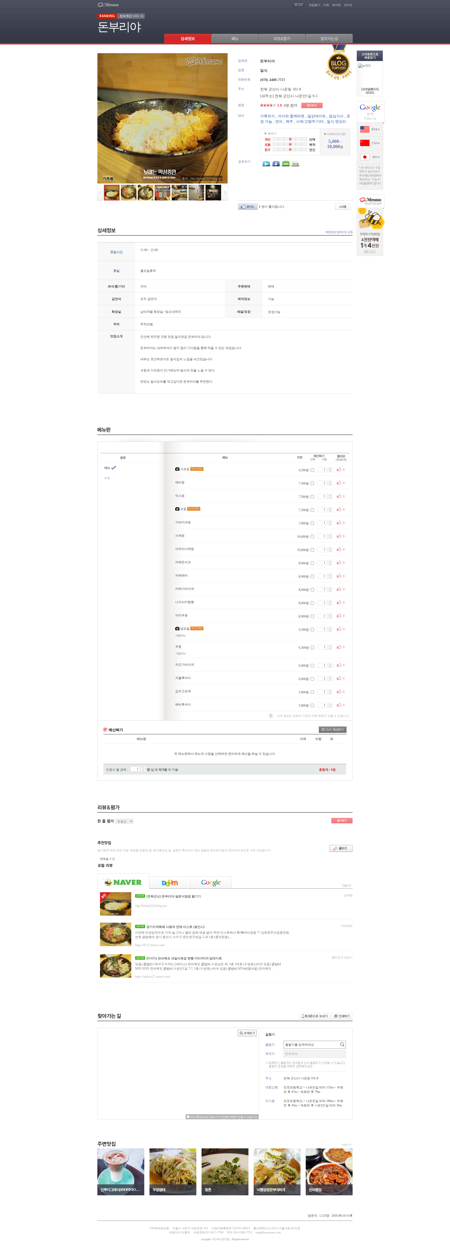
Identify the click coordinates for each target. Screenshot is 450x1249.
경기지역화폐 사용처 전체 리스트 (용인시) (175, 927)
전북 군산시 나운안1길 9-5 (296, 96)
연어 (279, 122)
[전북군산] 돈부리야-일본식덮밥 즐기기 (173, 896)
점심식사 (336, 116)
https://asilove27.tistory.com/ (152, 976)
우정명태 (159, 1190)
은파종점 (315, 1190)
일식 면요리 (336, 122)
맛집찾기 (314, 5)
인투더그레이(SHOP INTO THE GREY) (121, 1190)
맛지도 (348, 5)
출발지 (270, 1044)
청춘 (208, 1190)
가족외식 (267, 116)
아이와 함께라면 (291, 116)
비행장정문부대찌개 (271, 1190)
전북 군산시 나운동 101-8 (280, 89)
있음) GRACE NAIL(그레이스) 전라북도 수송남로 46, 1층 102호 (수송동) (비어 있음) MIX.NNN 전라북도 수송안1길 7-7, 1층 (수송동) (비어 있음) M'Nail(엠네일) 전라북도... (208, 966)
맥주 (289, 122)
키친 (326, 5)
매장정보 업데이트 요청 (339, 232)
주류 (107, 478)
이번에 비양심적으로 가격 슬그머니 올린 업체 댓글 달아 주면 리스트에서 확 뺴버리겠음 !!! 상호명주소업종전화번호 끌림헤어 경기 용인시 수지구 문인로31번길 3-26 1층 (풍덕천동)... (212, 935)
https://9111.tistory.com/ (150, 945)
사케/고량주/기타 (310, 122)
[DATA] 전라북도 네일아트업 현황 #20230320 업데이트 (184, 958)
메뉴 (107, 468)
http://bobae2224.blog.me (150, 906)
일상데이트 (317, 116)
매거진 (336, 5)
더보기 (345, 1144)
